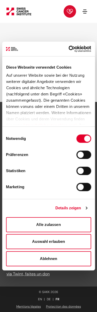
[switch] (83, 155)
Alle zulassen (48, 224)
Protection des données (63, 306)
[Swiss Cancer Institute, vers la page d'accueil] (18, 11)
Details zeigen (68, 208)
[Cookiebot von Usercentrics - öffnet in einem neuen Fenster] (69, 49)
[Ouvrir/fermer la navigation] (85, 11)
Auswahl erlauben (48, 241)
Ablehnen (48, 258)
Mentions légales (28, 306)
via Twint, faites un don (28, 274)
